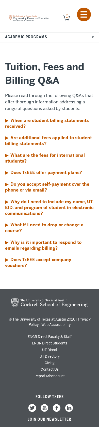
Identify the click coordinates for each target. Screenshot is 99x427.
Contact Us (50, 369)
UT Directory (50, 356)
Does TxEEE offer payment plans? (46, 172)
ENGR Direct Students (49, 343)
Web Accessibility (56, 325)
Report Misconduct (50, 376)
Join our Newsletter (49, 419)
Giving (50, 363)
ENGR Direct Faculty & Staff (50, 337)
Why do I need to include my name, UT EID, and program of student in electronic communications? (49, 207)
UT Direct (49, 350)
